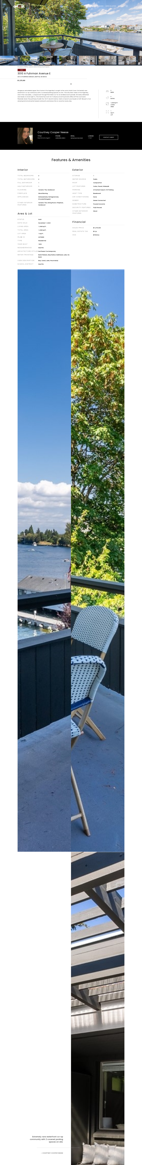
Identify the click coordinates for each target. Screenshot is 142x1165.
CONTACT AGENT (108, 137)
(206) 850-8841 (60, 138)
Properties (88, 6)
